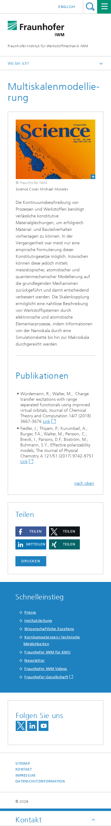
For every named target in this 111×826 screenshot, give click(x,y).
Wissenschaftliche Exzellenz (49, 629)
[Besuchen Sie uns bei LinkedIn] (32, 726)
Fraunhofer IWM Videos (45, 669)
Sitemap (22, 764)
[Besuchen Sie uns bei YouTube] (43, 726)
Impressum (25, 776)
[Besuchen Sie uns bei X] (21, 726)
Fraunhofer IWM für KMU (47, 652)
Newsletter (34, 660)
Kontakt (23, 769)
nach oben (84, 483)
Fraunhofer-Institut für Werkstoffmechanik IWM (48, 46)
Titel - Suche (90, 6)
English (66, 7)
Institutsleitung (38, 620)
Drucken (30, 561)
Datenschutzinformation (40, 781)
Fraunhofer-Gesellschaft (46, 677)
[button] (30, 531)
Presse (30, 612)
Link (46, 421)
